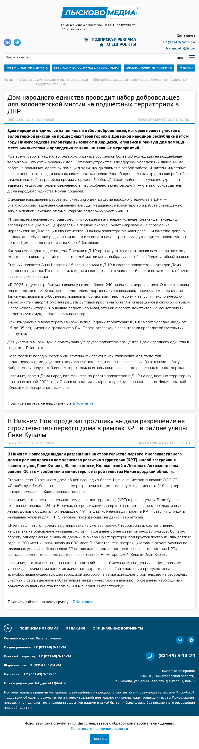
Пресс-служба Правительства (164, 120)
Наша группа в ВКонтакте (7, 42)
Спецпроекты (121, 44)
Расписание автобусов (27, 68)
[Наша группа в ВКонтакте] (180, 640)
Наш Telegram (17, 42)
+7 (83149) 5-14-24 (45, 665)
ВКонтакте (83, 403)
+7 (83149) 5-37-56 (40, 674)
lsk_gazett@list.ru (180, 48)
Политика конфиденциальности (99, 729)
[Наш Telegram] (191, 640)
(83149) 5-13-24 (176, 656)
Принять (99, 739)
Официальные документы (149, 68)
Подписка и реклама (114, 39)
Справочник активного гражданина (86, 68)
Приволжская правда (99, 12)
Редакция (187, 68)
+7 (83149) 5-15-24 (49, 647)
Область (15, 120)
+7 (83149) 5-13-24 (179, 42)
